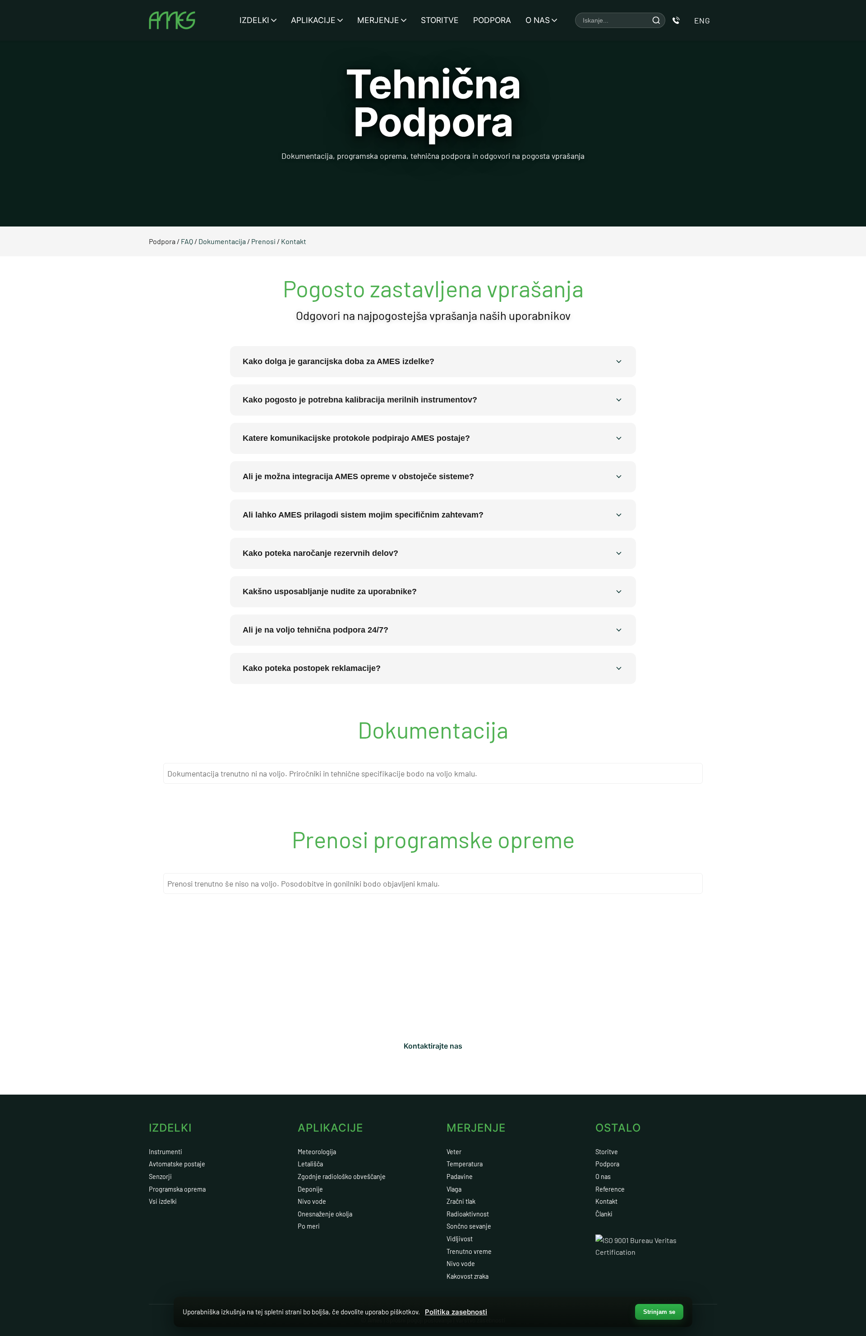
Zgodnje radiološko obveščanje (342, 1176)
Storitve (440, 20)
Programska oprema (177, 1189)
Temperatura (465, 1164)
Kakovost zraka (467, 1276)
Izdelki (254, 20)
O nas (537, 20)
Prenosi (264, 241)
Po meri (309, 1226)
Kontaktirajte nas (433, 1045)
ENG (702, 20)
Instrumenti (165, 1152)
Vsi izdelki (163, 1201)
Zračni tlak (461, 1201)
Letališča (310, 1164)
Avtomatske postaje (177, 1164)
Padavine (460, 1176)
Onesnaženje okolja (325, 1214)
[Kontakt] (676, 20)
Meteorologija (317, 1152)
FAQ (187, 241)
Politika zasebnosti (456, 1312)
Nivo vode (312, 1201)
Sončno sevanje (469, 1226)
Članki (604, 1214)
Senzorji (160, 1176)
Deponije (310, 1189)
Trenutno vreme (469, 1251)
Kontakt (293, 241)
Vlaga (454, 1189)
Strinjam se (659, 1311)
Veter (454, 1152)
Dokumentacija (222, 241)
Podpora (492, 20)
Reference (610, 1189)
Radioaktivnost (468, 1214)
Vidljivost (460, 1239)
